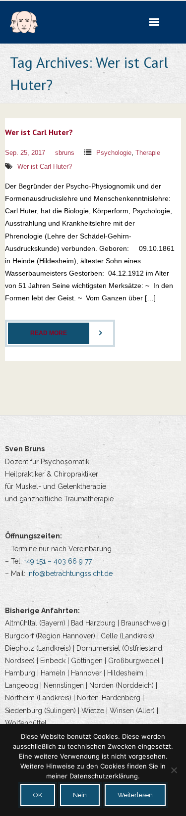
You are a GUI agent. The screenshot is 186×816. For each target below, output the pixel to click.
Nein (80, 795)
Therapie (147, 152)
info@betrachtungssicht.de (70, 573)
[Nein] (174, 770)
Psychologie (113, 152)
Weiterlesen (135, 795)
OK (37, 795)
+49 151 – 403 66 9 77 (58, 561)
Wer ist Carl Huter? (39, 132)
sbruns (64, 152)
